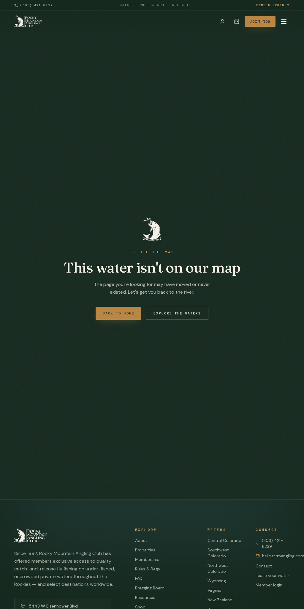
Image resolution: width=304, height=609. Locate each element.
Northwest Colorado (218, 568)
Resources (145, 597)
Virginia (214, 590)
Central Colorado (224, 540)
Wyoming (217, 580)
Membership (147, 559)
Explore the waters (177, 313)
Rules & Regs (147, 569)
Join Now (260, 21)
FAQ (138, 578)
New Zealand (220, 599)
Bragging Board (149, 588)
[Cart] (237, 21)
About (141, 540)
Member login (270, 5)
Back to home (118, 313)
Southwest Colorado (218, 553)
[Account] (222, 21)
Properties (145, 550)
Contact (264, 566)
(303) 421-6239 (36, 5)
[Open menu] (284, 21)
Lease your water (272, 575)
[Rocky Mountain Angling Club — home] (28, 21)
